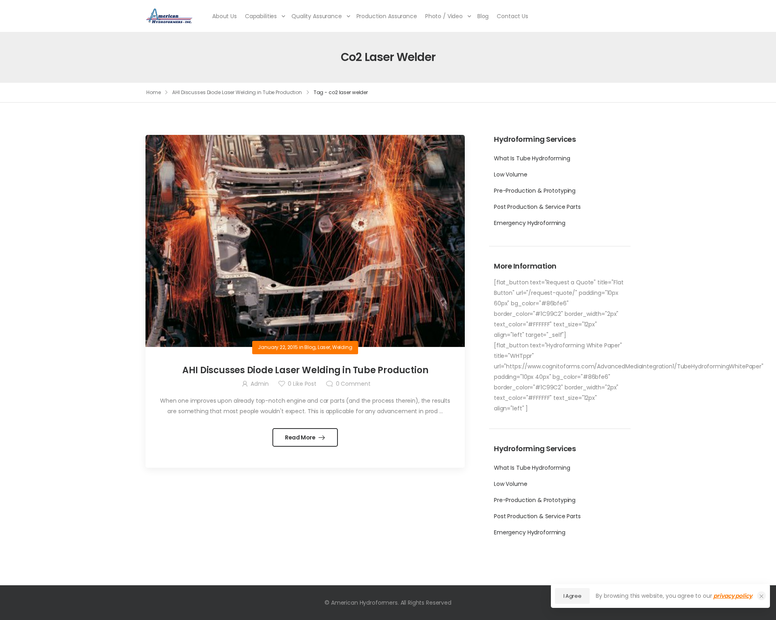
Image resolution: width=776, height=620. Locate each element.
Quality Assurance (316, 16)
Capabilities (261, 16)
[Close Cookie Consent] (761, 595)
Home (153, 92)
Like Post (302, 384)
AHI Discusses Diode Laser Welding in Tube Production (237, 92)
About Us (224, 16)
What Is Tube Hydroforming (532, 158)
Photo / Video (444, 16)
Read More (301, 437)
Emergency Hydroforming (529, 223)
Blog (483, 16)
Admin (259, 384)
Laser (324, 347)
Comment (353, 384)
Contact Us (512, 16)
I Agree (572, 596)
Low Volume (510, 174)
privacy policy (732, 596)
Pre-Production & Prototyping (535, 191)
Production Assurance (386, 16)
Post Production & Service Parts (537, 207)
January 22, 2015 (278, 347)
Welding (342, 347)
